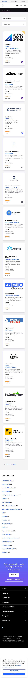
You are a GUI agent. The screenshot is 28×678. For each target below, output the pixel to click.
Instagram (20, 636)
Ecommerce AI (7, 484)
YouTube (15, 636)
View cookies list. (10, 667)
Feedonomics (14, 1)
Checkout (16, 295)
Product (4, 588)
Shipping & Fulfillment (9, 548)
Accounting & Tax (8, 480)
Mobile (4, 527)
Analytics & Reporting (9, 488)
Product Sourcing (8, 541)
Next (14, 464)
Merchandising (7, 523)
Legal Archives (10, 641)
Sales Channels (7, 545)
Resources (5, 602)
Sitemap (15, 641)
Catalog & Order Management (11, 495)
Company (5, 616)
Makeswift (23, 1)
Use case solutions (8, 607)
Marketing (16, 222)
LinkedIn (10, 636)
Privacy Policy (4, 640)
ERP (4, 513)
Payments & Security (10, 367)
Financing (5, 516)
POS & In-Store (7, 534)
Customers (6, 598)
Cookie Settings (21, 641)
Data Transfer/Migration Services (12, 509)
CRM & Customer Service (11, 48)
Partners (5, 593)
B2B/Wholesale (9, 47)
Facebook (5, 636)
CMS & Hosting (7, 502)
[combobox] (14, 24)
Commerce (4, 1)
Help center (6, 620)
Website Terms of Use (12, 640)
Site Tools (16, 188)
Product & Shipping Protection (11, 538)
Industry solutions (8, 611)
